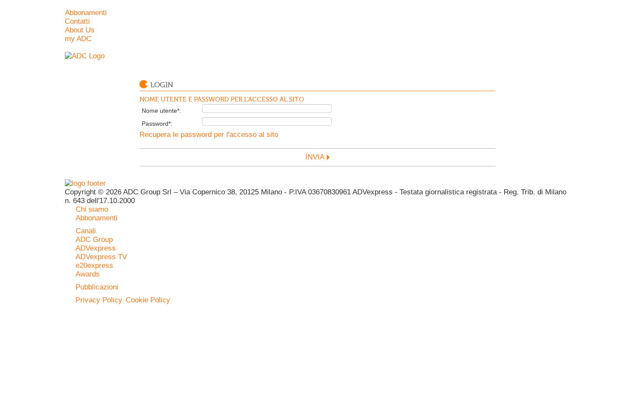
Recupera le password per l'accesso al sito (209, 134)
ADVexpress (96, 248)
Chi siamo (92, 209)
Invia (314, 157)
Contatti (77, 21)
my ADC (78, 39)
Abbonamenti (86, 13)
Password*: (157, 123)
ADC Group (94, 239)
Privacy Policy (99, 300)
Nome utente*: (161, 110)
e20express (94, 265)
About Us (80, 30)
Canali (86, 231)
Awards (88, 274)
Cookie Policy (148, 300)
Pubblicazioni (97, 287)
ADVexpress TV (101, 257)
